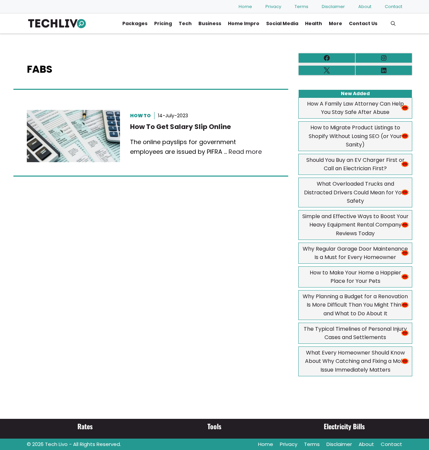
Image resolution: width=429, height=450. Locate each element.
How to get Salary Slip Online (180, 126)
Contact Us (363, 23)
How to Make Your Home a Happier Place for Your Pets (355, 277)
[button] (393, 23)
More (335, 23)
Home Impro (243, 23)
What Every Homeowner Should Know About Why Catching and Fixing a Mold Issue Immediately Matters (355, 361)
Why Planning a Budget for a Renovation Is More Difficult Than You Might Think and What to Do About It (355, 305)
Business (209, 23)
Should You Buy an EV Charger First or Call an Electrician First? (355, 164)
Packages (134, 23)
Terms (301, 6)
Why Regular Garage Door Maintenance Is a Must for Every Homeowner (355, 253)
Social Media (282, 23)
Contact (393, 6)
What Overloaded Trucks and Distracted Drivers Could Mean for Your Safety (355, 192)
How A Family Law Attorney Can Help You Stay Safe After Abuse (355, 108)
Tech (185, 23)
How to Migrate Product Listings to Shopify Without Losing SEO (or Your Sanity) (355, 136)
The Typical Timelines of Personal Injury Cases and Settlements (355, 333)
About (364, 6)
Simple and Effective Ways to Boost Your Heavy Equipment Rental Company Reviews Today (355, 224)
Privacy (273, 6)
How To (140, 115)
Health (313, 23)
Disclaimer (333, 6)
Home (245, 6)
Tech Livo (56, 444)
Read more (245, 151)
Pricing (163, 23)
